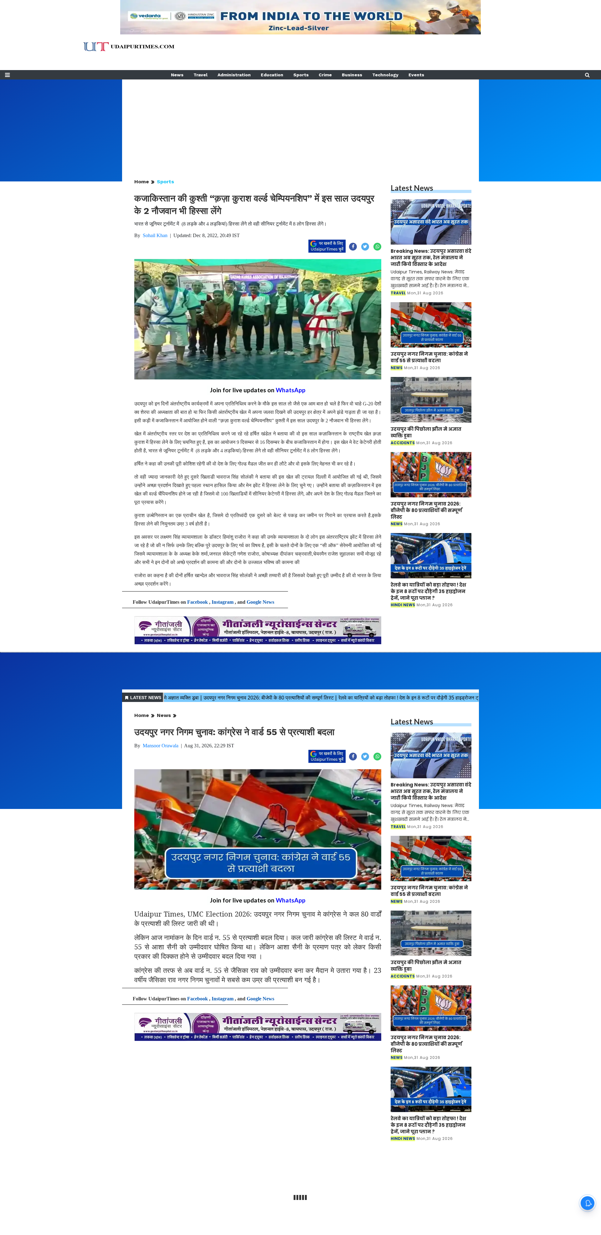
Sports (301, 74)
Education (272, 74)
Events (416, 74)
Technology (385, 74)
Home (141, 182)
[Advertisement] (300, 123)
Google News (260, 602)
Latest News (412, 187)
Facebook (197, 602)
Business (352, 74)
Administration (234, 74)
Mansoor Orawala (160, 745)
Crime (325, 74)
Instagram (223, 602)
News (177, 74)
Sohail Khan (155, 235)
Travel (200, 74)
